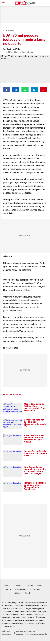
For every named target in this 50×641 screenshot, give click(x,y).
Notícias (13, 30)
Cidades (36, 589)
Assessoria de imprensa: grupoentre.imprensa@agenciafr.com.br (31, 632)
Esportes (19, 586)
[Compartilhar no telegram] (34, 89)
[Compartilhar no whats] (25, 89)
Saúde (28, 593)
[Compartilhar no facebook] (6, 89)
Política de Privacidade (6, 632)
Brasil (39, 586)
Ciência (17, 593)
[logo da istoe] (25, 3)
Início (5, 30)
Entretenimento (21, 589)
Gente (8, 589)
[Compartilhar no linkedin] (15, 89)
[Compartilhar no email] (43, 89)
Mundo (30, 586)
